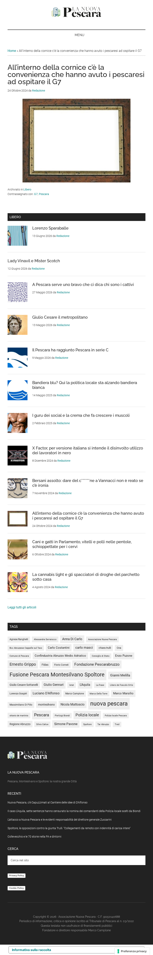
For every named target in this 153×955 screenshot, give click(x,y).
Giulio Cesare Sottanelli (24, 684)
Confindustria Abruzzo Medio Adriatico (60, 655)
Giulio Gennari (54, 685)
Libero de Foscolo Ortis (121, 685)
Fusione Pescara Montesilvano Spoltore (57, 674)
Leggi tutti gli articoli (22, 607)
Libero (27, 189)
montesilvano (46, 704)
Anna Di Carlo (72, 639)
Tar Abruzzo (103, 724)
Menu (79, 35)
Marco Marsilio (123, 693)
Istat (71, 685)
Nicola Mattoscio (72, 704)
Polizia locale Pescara (116, 715)
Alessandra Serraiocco (45, 639)
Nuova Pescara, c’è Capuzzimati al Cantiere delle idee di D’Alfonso (47, 802)
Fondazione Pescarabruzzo (97, 664)
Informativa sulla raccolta (31, 950)
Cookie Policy (16, 888)
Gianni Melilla (120, 675)
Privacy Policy (16, 875)
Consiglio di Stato (100, 656)
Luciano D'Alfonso (46, 693)
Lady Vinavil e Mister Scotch (34, 260)
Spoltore (87, 724)
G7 (36, 194)
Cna (119, 647)
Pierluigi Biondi (62, 715)
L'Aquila (85, 685)
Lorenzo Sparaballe (50, 228)
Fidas (45, 664)
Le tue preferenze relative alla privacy (94, 950)
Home (12, 51)
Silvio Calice (42, 724)
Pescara (44, 194)
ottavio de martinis (19, 715)
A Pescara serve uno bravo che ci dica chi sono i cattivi (83, 284)
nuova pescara (109, 703)
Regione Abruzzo (20, 724)
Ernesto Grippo (23, 664)
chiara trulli (105, 647)
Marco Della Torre (98, 693)
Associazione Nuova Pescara (102, 639)
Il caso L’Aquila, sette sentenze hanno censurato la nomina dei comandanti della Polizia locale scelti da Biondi (74, 811)
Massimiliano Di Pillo (21, 704)
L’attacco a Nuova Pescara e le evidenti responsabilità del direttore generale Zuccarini (60, 819)
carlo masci (84, 647)
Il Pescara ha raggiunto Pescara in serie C (70, 350)
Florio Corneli (61, 664)
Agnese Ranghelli (19, 639)
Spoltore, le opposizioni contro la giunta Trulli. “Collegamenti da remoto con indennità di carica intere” (69, 828)
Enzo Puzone (123, 655)
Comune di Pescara (19, 656)
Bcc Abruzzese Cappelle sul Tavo (26, 648)
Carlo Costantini (59, 647)
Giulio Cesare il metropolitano (60, 317)
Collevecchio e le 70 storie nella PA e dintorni (34, 836)
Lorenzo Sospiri (18, 693)
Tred (117, 724)
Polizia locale (87, 715)
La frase (100, 685)
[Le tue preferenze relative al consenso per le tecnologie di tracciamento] (132, 951)
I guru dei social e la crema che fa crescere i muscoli (81, 415)
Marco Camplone (74, 693)
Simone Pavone (65, 724)
